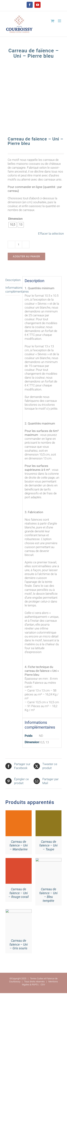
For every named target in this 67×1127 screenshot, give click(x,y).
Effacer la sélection (51, 233)
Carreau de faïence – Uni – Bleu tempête (48, 895)
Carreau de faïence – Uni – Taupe (48, 845)
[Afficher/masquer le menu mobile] (60, 21)
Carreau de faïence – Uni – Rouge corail (18, 893)
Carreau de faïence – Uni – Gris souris (18, 944)
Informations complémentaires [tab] (12, 289)
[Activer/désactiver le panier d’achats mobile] (52, 21)
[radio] (12, 224)
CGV (43, 984)
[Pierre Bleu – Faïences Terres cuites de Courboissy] (33, 100)
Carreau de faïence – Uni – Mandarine (18, 845)
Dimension (15, 218)
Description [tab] (12, 280)
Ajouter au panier (26, 256)
